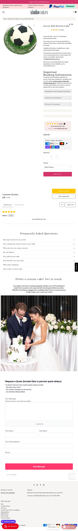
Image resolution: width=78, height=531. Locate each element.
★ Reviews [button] (76, 267)
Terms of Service (5, 518)
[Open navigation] (3, 12)
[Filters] (62, 204)
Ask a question (63, 196)
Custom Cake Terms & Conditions (10, 510)
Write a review (63, 191)
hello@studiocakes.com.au (52, 59)
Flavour (45, 163)
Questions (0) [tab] (19, 205)
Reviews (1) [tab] (8, 205)
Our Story (3, 508)
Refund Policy (4, 514)
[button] (55, 30)
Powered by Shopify (19, 525)
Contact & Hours (5, 506)
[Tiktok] (43, 485)
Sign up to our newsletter (8, 492)
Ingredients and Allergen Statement (57, 91)
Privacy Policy (5, 516)
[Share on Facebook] (69, 24)
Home (4, 18)
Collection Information (53, 98)
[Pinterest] (40, 485)
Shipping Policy (5, 512)
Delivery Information (52, 104)
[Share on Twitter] (72, 24)
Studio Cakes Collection (14, 18)
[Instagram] (37, 485)
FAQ (2, 504)
